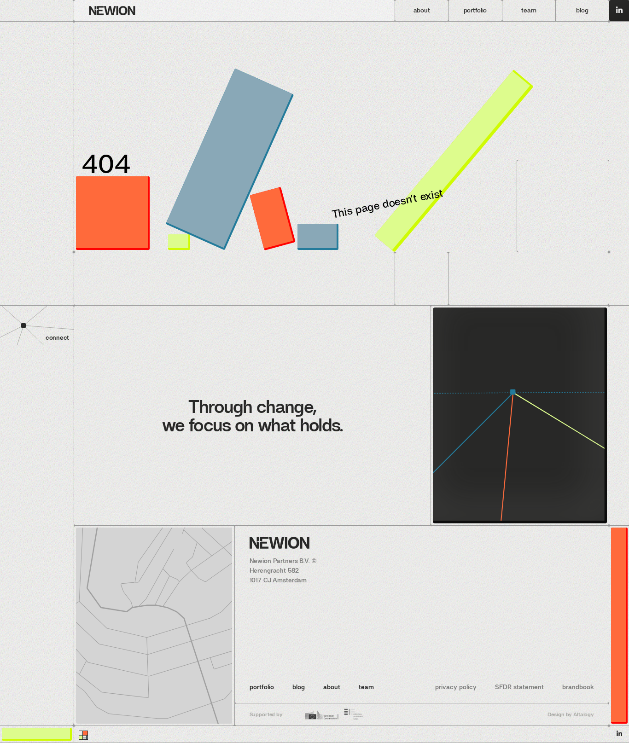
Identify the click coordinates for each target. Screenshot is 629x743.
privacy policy (456, 687)
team (366, 687)
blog (298, 687)
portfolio (262, 687)
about (331, 687)
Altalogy (583, 714)
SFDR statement (519, 687)
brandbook (578, 687)
